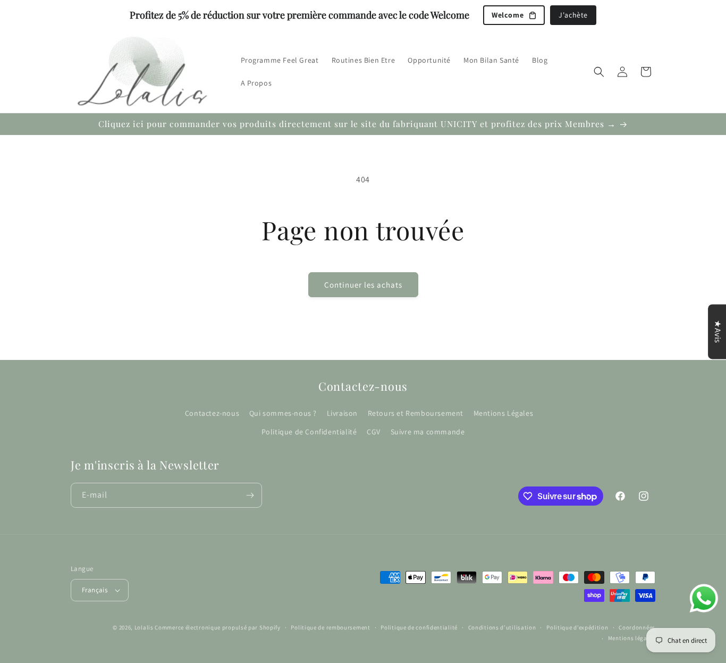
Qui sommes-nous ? (283, 413)
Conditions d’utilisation (502, 627)
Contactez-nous (212, 413)
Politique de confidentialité (419, 627)
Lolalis (144, 627)
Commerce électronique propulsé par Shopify (217, 627)
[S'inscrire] (249, 495)
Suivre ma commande (428, 432)
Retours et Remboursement (415, 413)
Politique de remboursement (330, 627)
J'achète (573, 15)
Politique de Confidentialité (309, 432)
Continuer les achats (363, 285)
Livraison (342, 413)
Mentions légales (631, 638)
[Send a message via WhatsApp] (704, 598)
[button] (599, 71)
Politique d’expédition (577, 627)
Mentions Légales (504, 413)
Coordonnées (637, 627)
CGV (374, 432)
